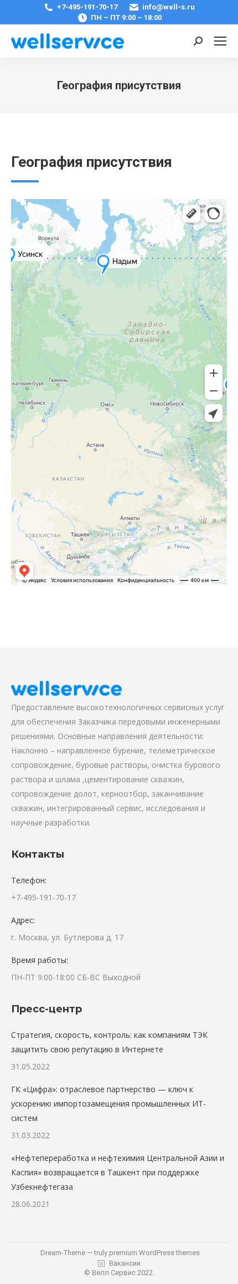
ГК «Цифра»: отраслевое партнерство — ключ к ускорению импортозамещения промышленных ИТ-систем (108, 1103)
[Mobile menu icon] (220, 41)
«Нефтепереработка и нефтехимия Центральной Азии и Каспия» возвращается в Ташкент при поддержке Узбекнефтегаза (117, 1172)
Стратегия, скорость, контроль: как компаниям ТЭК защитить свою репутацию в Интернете (109, 1042)
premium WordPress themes (154, 1253)
